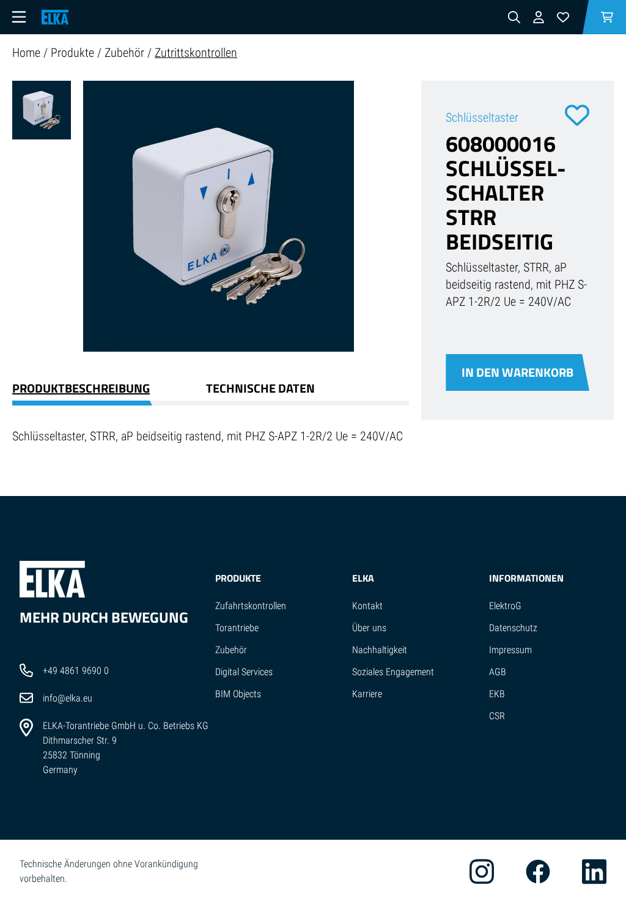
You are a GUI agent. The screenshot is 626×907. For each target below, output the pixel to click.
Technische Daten (260, 388)
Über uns (369, 628)
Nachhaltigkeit (379, 650)
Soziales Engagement (393, 672)
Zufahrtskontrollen (250, 606)
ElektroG (505, 606)
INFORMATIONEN (526, 578)
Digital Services (244, 672)
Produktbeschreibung (81, 388)
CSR (497, 716)
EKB (497, 694)
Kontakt (367, 606)
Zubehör (126, 52)
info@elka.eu (67, 698)
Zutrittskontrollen (196, 52)
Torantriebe (237, 628)
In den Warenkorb (517, 372)
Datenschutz (513, 628)
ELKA (363, 578)
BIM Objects (238, 694)
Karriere (367, 694)
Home (27, 52)
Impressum (510, 650)
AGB (497, 672)
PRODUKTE (238, 578)
